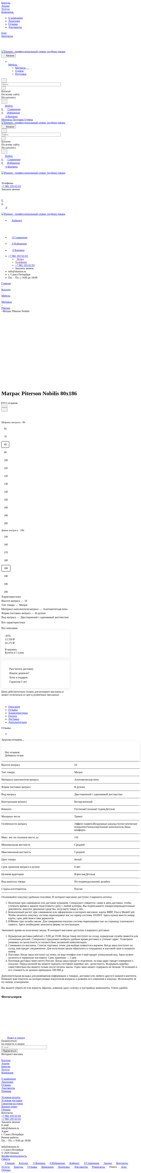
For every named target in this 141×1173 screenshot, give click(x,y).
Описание (14, 706)
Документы (15, 27)
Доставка (13, 719)
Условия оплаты (10, 1097)
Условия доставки (11, 1100)
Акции (5, 1063)
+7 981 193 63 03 (11, 1115)
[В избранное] (4, 405)
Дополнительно (17, 722)
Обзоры (5, 1109)
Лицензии (14, 21)
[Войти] (2, 196)
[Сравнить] (4, 409)
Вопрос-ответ (9, 1106)
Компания (7, 1072)
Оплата (12, 716)
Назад (20, 259)
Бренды (5, 1066)
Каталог (6, 1060)
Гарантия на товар (12, 1103)
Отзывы (13, 24)
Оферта (5, 1159)
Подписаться (9, 1051)
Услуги (5, 1069)
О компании (15, 17)
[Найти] (4, 101)
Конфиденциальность (14, 1155)
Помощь (6, 1091)
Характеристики (18, 712)
